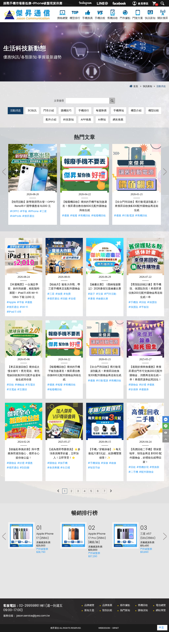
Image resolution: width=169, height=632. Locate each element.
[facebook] (119, 3)
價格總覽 (62, 18)
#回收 (142, 302)
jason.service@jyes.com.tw (33, 615)
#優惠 (65, 215)
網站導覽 (161, 610)
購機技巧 (66, 110)
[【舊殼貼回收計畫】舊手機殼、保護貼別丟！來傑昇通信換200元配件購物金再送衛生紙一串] (145, 256)
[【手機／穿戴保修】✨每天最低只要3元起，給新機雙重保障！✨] (104, 421)
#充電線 (11, 389)
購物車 (156, 4)
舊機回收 (112, 18)
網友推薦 (118, 119)
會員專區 (143, 3)
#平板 (23, 211)
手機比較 (100, 18)
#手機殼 (133, 302)
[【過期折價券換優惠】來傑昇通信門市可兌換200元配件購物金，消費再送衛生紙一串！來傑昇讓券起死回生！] (145, 339)
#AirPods (15, 216)
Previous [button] (4, 172)
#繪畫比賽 (102, 298)
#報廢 (73, 215)
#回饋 (64, 298)
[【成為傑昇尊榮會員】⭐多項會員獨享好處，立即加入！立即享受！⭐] (64, 421)
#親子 (91, 294)
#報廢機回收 (98, 215)
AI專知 (102, 119)
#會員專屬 (53, 467)
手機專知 (118, 110)
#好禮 (142, 384)
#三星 (43, 211)
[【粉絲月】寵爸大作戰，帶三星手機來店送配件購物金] (64, 256)
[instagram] (85, 3)
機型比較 (153, 110)
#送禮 (72, 298)
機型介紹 (136, 110)
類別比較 (107, 610)
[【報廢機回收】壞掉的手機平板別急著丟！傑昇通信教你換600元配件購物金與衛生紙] (84, 168)
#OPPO (14, 211)
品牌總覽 (89, 605)
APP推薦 (86, 119)
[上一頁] (58, 491)
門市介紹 (48, 110)
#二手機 (133, 472)
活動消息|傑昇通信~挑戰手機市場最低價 (33, 18)
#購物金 (133, 384)
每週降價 (101, 110)
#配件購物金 (146, 472)
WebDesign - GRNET (108, 628)
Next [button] (165, 172)
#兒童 (99, 294)
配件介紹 (51, 119)
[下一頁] (110, 491)
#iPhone (33, 211)
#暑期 (91, 298)
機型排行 (75, 18)
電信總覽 (161, 605)
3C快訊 (32, 110)
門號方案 (137, 18)
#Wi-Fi (24, 307)
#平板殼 (144, 307)
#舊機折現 (142, 467)
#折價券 (133, 389)
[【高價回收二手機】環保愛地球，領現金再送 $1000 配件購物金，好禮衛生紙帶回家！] (145, 421)
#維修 (112, 463)
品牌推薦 (107, 605)
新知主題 (89, 610)
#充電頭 (30, 384)
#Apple (11, 302)
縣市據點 (125, 605)
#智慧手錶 (94, 467)
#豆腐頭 (22, 389)
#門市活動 (110, 294)
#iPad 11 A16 (14, 311)
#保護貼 (133, 307)
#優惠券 (144, 389)
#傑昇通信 (28, 216)
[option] (33, 184)
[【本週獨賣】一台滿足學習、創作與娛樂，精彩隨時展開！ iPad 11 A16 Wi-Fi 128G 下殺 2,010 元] (23, 256)
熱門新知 (125, 610)
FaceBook (166, 419)
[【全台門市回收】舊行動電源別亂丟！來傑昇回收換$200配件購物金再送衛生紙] (136, 168)
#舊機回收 (84, 215)
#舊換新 (154, 467)
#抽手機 (63, 463)
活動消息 (15, 110)
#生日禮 (65, 467)
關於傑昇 (162, 18)
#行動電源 (128, 215)
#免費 (67, 294)
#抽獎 (59, 294)
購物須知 (143, 610)
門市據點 (125, 18)
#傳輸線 (19, 384)
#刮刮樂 (24, 467)
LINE (165, 426)
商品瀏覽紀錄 (166, 432)
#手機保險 (94, 463)
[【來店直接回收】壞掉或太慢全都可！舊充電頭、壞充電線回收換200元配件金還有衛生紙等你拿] (23, 339)
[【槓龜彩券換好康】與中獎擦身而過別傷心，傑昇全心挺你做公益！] (23, 421)
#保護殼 (152, 302)
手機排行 (83, 110)
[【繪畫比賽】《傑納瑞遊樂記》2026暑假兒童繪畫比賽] (104, 256)
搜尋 (162, 3)
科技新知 (68, 119)
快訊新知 (150, 18)
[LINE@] (102, 3)
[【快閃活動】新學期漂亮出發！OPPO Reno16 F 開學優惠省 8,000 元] (32, 168)
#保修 (104, 463)
